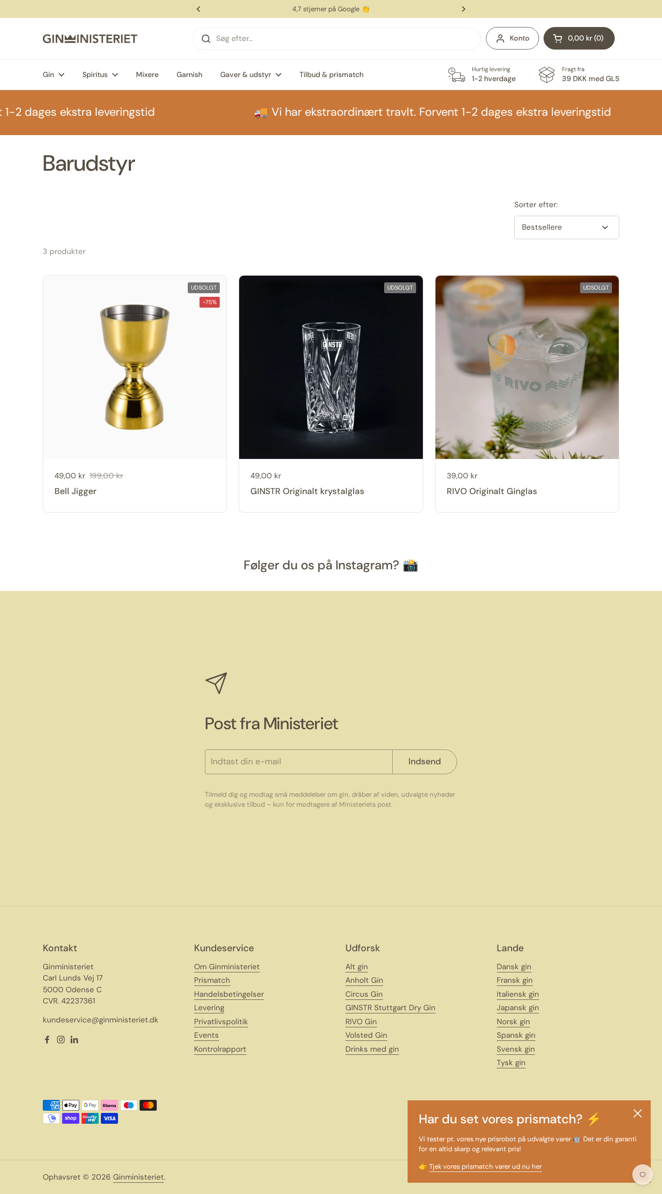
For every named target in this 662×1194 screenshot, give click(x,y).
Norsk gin (513, 1021)
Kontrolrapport (220, 1049)
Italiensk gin (518, 994)
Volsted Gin (366, 1035)
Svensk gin (516, 1049)
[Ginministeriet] (90, 38)
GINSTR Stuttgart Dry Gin (390, 1007)
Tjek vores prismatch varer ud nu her (485, 1166)
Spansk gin (516, 1035)
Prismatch (212, 980)
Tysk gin (511, 1062)
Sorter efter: (536, 204)
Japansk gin (518, 1007)
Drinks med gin (372, 1049)
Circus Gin (364, 994)
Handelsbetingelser (229, 994)
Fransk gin (515, 980)
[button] (579, 38)
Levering (209, 1007)
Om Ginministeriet (227, 967)
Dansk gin (514, 967)
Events (206, 1035)
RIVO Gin (361, 1021)
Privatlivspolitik (221, 1021)
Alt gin (356, 967)
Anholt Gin (364, 980)
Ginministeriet (138, 1177)
